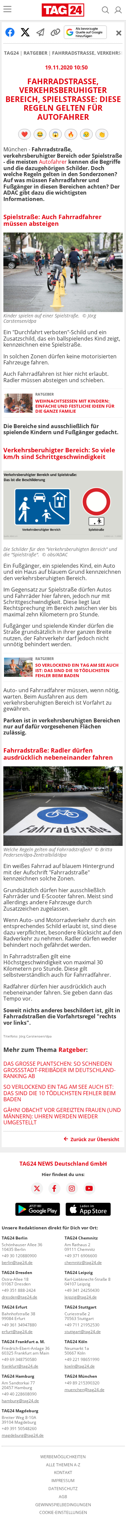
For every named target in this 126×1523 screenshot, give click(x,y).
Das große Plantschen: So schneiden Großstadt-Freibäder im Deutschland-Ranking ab (59, 1070)
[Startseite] (63, 10)
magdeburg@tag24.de (23, 1435)
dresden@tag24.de (19, 1297)
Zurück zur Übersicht (95, 1139)
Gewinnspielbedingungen (63, 1505)
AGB (63, 1496)
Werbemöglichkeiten (63, 1457)
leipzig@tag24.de (81, 1297)
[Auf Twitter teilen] (25, 32)
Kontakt (63, 1472)
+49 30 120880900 (19, 1256)
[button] (118, 10)
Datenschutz (63, 1488)
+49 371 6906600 (81, 1256)
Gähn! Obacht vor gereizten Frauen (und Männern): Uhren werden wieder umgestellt (62, 1116)
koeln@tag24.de (80, 1366)
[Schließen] (119, 33)
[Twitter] (37, 1188)
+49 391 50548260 (19, 1428)
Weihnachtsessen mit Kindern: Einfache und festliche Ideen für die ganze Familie (75, 406)
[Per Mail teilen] (40, 32)
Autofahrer (53, 161)
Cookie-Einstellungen (63, 1512)
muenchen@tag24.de (84, 1389)
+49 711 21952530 (82, 1325)
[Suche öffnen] (105, 10)
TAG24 (11, 53)
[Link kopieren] (55, 32)
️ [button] (24, 134)
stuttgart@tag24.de (83, 1331)
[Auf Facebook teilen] (10, 32)
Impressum (63, 1480)
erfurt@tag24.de (17, 1331)
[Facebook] (54, 1188)
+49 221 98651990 (82, 1359)
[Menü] (7, 9)
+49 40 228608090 (19, 1394)
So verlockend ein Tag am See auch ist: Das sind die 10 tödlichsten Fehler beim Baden (77, 670)
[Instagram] (72, 1188)
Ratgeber (35, 53)
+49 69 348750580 (19, 1359)
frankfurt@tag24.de (20, 1366)
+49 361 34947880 (19, 1325)
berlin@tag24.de (17, 1262)
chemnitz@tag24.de (83, 1262)
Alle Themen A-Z (63, 1465)
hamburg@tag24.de (20, 1401)
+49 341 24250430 (82, 1290)
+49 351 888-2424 (19, 1290)
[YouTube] (89, 1188)
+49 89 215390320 (82, 1383)
